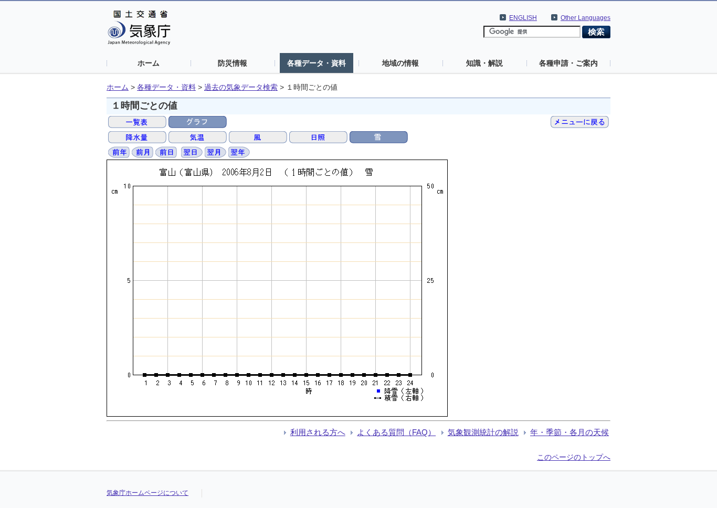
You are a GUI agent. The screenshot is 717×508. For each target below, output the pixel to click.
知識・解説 (484, 63)
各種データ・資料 (316, 63)
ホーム (149, 63)
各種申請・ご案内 (568, 63)
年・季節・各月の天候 (569, 432)
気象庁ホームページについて (147, 492)
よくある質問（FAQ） (396, 432)
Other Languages (585, 18)
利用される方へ (317, 432)
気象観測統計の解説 (483, 432)
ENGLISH (523, 18)
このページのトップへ (573, 457)
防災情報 (232, 63)
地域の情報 (400, 63)
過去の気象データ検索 (241, 87)
